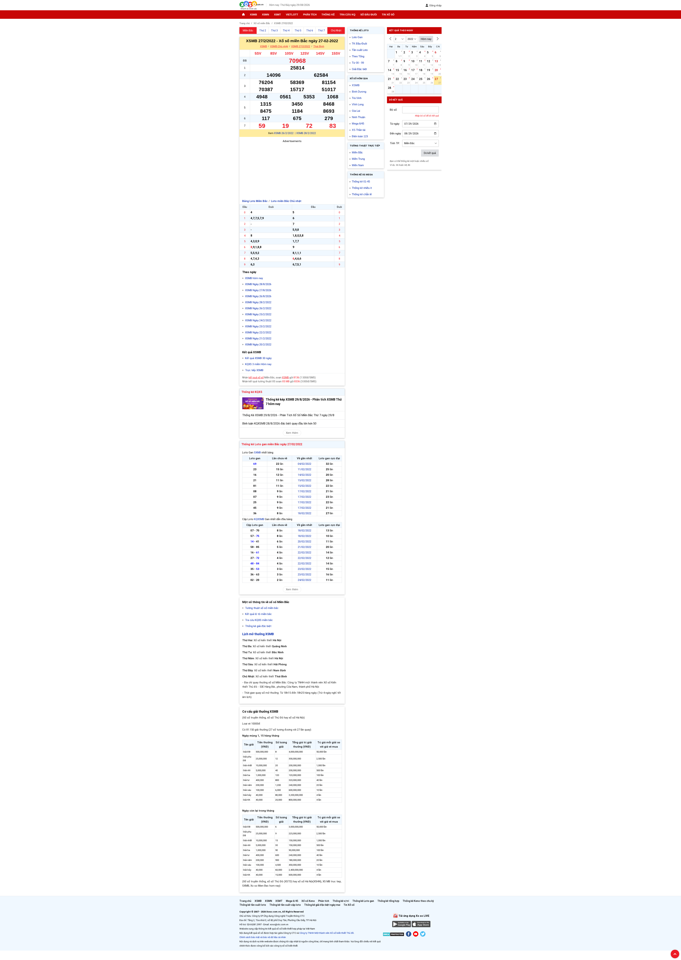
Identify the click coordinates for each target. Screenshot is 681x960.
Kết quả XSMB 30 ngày (258, 358)
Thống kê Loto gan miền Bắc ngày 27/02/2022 (271, 444)
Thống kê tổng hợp (388, 901)
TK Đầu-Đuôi (359, 43)
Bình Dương (359, 91)
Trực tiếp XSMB (254, 370)
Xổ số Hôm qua (359, 78)
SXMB (257, 452)
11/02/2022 (304, 469)
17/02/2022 (304, 491)
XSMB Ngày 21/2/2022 (258, 338)
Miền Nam (358, 165)
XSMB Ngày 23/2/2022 (258, 326)
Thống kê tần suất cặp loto (285, 904)
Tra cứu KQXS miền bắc (259, 620)
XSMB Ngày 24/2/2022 (258, 320)
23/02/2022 (304, 569)
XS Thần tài (358, 129)
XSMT (277, 14)
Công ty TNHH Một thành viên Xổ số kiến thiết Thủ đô (326, 933)
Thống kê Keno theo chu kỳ (418, 901)
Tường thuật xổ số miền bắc (261, 608)
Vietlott (292, 14)
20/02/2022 (304, 541)
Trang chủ (245, 901)
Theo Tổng (358, 56)
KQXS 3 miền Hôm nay (258, 364)
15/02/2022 (304, 480)
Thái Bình (318, 46)
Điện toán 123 (360, 136)
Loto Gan (357, 37)
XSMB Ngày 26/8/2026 (258, 296)
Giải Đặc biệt (359, 69)
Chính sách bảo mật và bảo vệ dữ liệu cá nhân (262, 937)
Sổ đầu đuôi (368, 14)
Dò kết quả (430, 153)
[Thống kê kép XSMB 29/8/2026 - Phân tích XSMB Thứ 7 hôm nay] (253, 403)
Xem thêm (292, 432)
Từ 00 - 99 (358, 62)
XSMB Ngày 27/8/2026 (258, 290)
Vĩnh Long (358, 104)
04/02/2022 (304, 463)
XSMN (265, 14)
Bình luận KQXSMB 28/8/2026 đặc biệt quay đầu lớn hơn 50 (279, 423)
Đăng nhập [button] (435, 5)
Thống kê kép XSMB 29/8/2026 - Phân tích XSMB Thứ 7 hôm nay (304, 402)
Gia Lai (356, 110)
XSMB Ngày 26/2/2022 (258, 308)
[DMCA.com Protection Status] (393, 935)
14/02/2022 (304, 474)
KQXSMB (259, 519)
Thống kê (328, 14)
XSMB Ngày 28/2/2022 (258, 302)
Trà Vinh (356, 97)
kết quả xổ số (256, 377)
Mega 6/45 (358, 123)
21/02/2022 (304, 547)
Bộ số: (393, 109)
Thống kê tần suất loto (253, 904)
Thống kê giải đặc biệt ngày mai (322, 904)
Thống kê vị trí (341, 901)
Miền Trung (358, 158)
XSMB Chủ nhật (279, 46)
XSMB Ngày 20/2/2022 (258, 344)
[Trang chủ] (243, 14)
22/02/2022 (304, 552)
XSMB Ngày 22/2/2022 (258, 332)
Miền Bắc (357, 152)
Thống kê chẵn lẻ (362, 194)
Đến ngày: (395, 133)
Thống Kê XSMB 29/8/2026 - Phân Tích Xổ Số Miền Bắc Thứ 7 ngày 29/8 (288, 415)
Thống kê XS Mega (361, 174)
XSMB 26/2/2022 (284, 133)
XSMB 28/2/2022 (306, 133)
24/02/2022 (304, 580)
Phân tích (310, 14)
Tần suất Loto (360, 49)
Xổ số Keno (308, 901)
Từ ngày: (395, 123)
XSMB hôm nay (254, 278)
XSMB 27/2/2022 (300, 46)
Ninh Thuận (358, 117)
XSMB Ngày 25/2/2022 (258, 314)
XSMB (253, 14)
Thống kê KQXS (251, 392)
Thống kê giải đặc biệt (258, 626)
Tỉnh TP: (395, 143)
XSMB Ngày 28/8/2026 (258, 284)
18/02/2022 (304, 513)
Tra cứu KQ (347, 14)
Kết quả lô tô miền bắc (258, 614)
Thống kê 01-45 (361, 181)
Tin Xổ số (388, 14)
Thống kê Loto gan (363, 901)
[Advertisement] (292, 168)
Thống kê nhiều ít (362, 187)
